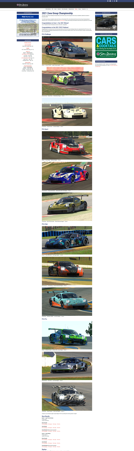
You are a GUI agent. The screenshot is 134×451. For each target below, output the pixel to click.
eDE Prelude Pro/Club (26, 54)
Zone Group (62, 20)
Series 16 (28, 51)
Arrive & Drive (27, 62)
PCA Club (54, 424)
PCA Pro (58, 424)
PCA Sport (50, 424)
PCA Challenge (44, 424)
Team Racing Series (28, 65)
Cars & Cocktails (28, 44)
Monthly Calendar (27, 42)
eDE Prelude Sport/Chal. (26, 57)
